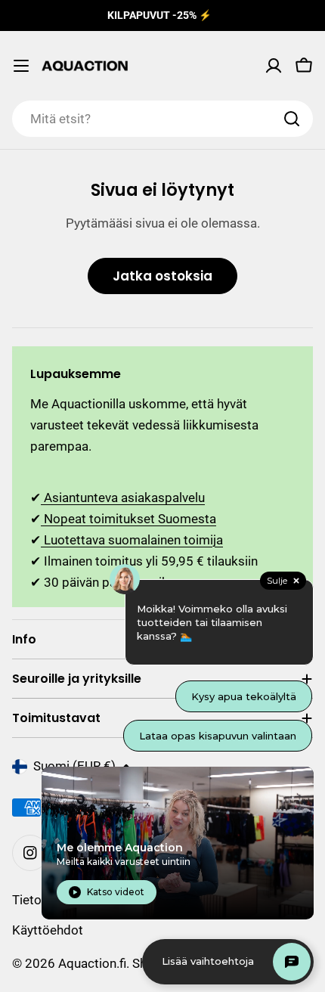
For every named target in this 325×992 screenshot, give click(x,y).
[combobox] (162, 119)
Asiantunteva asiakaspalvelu (123, 497)
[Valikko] (21, 66)
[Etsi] (292, 119)
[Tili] (274, 66)
